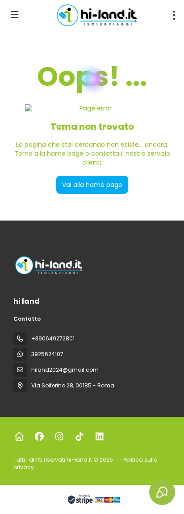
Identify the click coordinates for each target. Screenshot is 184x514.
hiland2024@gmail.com (65, 370)
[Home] (19, 436)
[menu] (174, 15)
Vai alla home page (92, 184)
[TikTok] (79, 436)
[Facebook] (39, 436)
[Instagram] (59, 436)
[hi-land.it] (47, 265)
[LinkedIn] (99, 436)
